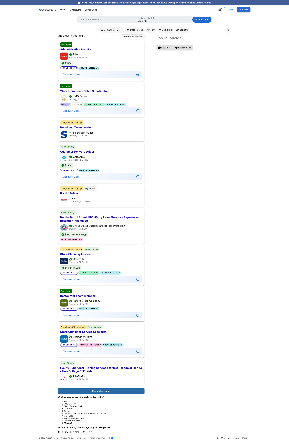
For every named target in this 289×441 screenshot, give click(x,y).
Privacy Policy (67, 438)
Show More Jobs (101, 391)
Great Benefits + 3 (89, 68)
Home (63, 9)
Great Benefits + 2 (113, 345)
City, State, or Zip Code (146, 18)
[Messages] (220, 10)
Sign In (230, 9)
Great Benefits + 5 (110, 273)
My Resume (75, 9)
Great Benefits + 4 (89, 170)
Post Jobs (243, 9)
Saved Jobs (91, 9)
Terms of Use (81, 438)
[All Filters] (228, 30)
